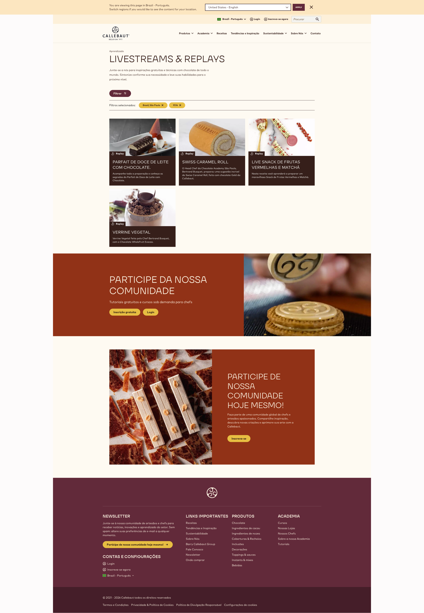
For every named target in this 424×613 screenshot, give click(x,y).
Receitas (222, 33)
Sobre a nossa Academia (294, 538)
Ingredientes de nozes (246, 533)
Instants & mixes (242, 560)
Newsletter (193, 554)
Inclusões (238, 544)
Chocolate (238, 523)
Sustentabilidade (197, 533)
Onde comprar (195, 560)
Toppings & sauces (244, 554)
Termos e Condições (116, 605)
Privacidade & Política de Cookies (152, 605)
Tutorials (283, 544)
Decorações (239, 549)
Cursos (282, 523)
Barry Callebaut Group (200, 544)
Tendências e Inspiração (245, 33)
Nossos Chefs (287, 533)
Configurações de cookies (240, 605)
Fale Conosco (194, 549)
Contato (316, 33)
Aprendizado (116, 51)
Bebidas (237, 565)
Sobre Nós (192, 538)
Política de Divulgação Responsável (198, 605)
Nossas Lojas (286, 528)
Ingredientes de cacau (246, 528)
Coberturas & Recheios (246, 538)
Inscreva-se (239, 438)
